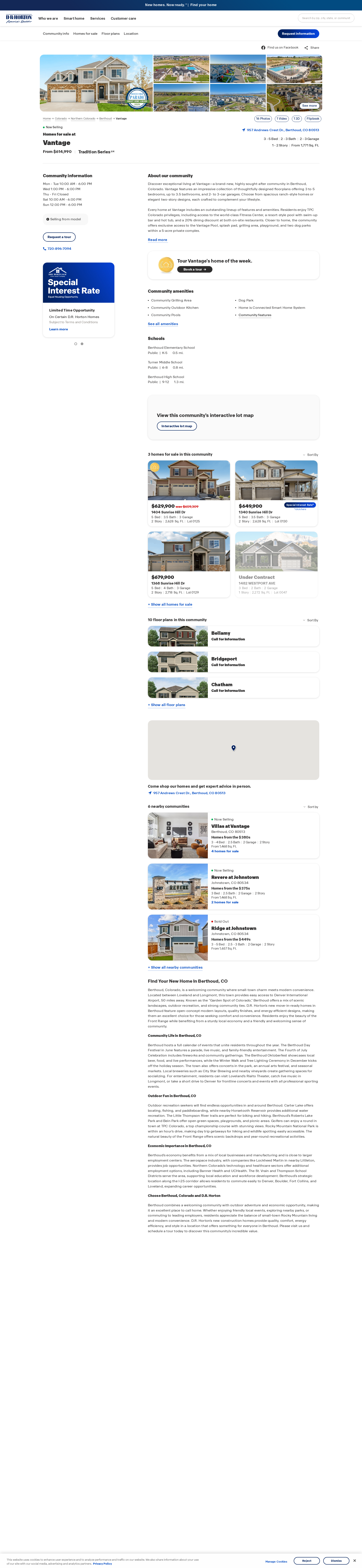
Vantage (121, 118)
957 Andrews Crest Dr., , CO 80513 (283, 130)
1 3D (297, 119)
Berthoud (105, 118)
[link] (96, 83)
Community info (56, 33)
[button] (298, 33)
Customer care (123, 18)
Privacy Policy (102, 1563)
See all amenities (163, 324)
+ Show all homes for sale (170, 604)
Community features (255, 315)
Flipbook (313, 119)
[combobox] (326, 18)
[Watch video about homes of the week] (164, 264)
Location (131, 33)
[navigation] (85, 118)
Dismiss (336, 1561)
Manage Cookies (276, 1561)
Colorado (61, 118)
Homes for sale (85, 33)
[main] (181, 804)
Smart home (74, 18)
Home (47, 118)
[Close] (354, 1560)
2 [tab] (83, 344)
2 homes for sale (224, 902)
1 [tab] (76, 344)
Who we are (48, 18)
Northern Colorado (83, 118)
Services (97, 18)
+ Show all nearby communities (175, 967)
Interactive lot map (177, 426)
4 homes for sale (225, 851)
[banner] (181, 5)
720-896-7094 (59, 248)
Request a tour (59, 237)
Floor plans (111, 33)
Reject (306, 1561)
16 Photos (263, 119)
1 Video (282, 119)
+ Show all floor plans (166, 705)
